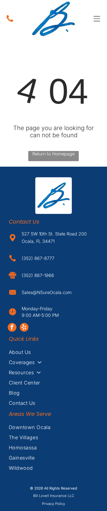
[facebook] (12, 328)
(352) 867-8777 (38, 258)
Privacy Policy (53, 503)
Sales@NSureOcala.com (47, 292)
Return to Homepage (53, 153)
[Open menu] (97, 19)
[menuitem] (53, 352)
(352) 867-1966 (38, 275)
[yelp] (24, 328)
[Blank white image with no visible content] (10, 21)
